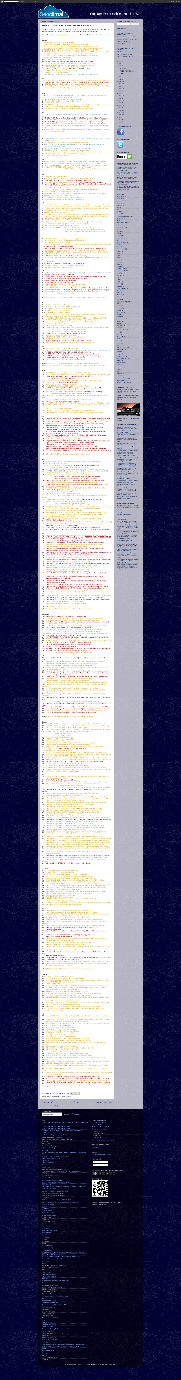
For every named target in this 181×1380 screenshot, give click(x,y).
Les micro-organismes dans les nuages (128, 507)
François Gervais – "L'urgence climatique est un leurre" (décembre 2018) (127, 439)
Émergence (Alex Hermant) (100, 1129)
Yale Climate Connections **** (50, 1357)
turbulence (120, 367)
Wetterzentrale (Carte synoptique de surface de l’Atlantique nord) (60, 1346)
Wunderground (46, 1353)
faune (118, 332)
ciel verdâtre (120, 323)
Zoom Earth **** (46, 1359)
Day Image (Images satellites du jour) (52, 1180)
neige (118, 209)
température (68, 1096)
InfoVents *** (45, 1208)
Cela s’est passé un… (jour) (125, 54)
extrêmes (54, 1096)
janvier (122, 68)
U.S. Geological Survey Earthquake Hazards (54, 1328)
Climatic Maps (46, 1167)
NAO (118, 240)
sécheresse (120, 218)
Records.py (45, 1283)
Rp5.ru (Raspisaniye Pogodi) (50, 1285)
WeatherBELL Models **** (49, 1339)
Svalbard (119, 308)
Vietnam (119, 310)
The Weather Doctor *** (48, 1315)
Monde (119, 297)
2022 (120, 76)
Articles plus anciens (104, 1102)
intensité (119, 345)
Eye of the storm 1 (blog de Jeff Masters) (53, 1193)
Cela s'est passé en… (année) (125, 56)
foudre (118, 334)
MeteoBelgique (46, 1237)
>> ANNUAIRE (121, 43)
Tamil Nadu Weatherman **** (50, 1311)
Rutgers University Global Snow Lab (52, 1287)
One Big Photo (96, 1135)
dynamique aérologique (123, 216)
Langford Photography (98, 1133)
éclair (118, 264)
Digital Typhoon (46, 1184)
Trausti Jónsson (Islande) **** (50, 1324)
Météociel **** (46, 1239)
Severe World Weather (48, 1294)
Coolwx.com (45, 1173)
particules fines (121, 356)
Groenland (120, 238)
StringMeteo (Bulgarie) (48, 1307)
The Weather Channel (48, 1313)
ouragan (119, 354)
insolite (119, 343)
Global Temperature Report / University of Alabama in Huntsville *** (61, 1202)
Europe (119, 235)
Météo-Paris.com (46, 1232)
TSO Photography (134, 418)
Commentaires (98, 1165)
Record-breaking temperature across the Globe (55, 1280)
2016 (120, 91)
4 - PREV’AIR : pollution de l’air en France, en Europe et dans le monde (62, 1130)
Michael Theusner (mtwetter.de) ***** (52, 1254)
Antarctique (120, 273)
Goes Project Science (48, 1204)
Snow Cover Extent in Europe (50, 1302)
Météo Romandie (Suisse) (49, 1230)
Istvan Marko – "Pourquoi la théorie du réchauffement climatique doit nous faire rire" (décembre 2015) (127, 459)
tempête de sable (122, 362)
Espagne (119, 286)
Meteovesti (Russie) (47, 1245)
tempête (119, 229)
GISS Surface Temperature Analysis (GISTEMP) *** (56, 1200)
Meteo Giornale (46, 1226)
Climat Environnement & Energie (126, 455)
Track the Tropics (47, 1322)
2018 (120, 86)
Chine (118, 279)
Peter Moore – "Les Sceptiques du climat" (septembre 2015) (126, 493)
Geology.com (45, 1197)
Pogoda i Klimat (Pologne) (49, 1276)
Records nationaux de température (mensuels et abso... (128, 71)
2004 (120, 119)
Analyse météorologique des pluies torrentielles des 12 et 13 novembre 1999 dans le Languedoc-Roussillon (127, 545)
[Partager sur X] (75, 1093)
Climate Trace (46, 1165)
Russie (119, 257)
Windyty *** (45, 1348)
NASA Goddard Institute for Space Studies (54, 1259)
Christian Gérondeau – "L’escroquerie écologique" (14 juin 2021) (127, 431)
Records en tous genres (123, 41)
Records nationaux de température (126, 37)
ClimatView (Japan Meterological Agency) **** (55, 1169)
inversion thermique (122, 347)
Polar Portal (45, 1278)
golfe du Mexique (122, 336)
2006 (120, 115)
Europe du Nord (121, 288)
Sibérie (119, 305)
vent (118, 220)
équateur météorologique (124, 378)
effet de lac (120, 244)
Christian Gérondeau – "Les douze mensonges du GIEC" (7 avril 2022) (127, 428)
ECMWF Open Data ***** (49, 1189)
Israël (118, 292)
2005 (120, 117)
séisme (119, 360)
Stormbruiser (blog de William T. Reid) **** (54, 1305)
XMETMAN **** (46, 1355)
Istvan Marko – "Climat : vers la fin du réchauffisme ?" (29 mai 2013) (127, 477)
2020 (120, 81)
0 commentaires (60, 1093)
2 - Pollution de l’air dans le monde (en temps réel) (56, 1126)
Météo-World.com (47, 1235)
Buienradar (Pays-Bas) (48, 1148)
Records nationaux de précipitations (127, 39)
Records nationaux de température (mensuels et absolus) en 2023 (69, 25)
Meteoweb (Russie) (47, 1248)
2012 (120, 100)
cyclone (119, 327)
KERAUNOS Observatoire (49, 1215)
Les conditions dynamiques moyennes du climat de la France (128, 532)
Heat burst (120, 290)
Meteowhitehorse (47, 1250)
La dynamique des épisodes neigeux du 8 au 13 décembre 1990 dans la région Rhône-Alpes (127, 561)
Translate (76, 1114)
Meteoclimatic (46, 1241)
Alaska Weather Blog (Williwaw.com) (52, 1137)
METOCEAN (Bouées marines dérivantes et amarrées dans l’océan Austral (63, 1252)
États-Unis (120, 246)
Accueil (77, 1102)
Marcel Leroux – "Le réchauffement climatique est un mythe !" (127, 497)
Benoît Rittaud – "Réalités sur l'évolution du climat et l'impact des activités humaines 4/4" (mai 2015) (126, 489)
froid (59, 1096)
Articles (96, 1161)
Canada (119, 251)
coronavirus (120, 325)
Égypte (119, 375)
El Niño (119, 284)
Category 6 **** (46, 1150)
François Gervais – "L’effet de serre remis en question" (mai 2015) (126, 469)
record (63, 1096)
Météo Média (45, 1228)
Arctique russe (121, 249)
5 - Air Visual (45, 1132)
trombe (119, 364)
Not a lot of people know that (50, 1267)
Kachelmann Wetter (47, 1210)
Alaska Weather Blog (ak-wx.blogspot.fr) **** (54, 1135)
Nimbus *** (45, 1263)
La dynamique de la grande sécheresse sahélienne (124, 541)
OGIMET (44, 1270)
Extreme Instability (97, 1131)
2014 (120, 95)
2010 (120, 105)
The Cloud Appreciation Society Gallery (103, 1140)
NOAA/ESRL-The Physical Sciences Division (54, 1265)
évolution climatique (122, 222)
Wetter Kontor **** (47, 1342)
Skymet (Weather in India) (49, 1300)
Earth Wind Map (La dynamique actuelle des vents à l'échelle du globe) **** (63, 1186)
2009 (120, 107)
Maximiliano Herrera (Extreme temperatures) (54, 1224)
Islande (119, 255)
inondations (120, 231)
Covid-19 (119, 281)
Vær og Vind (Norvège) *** (49, 1331)
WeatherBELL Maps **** (49, 1337)
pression (119, 211)
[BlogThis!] (73, 1093)
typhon (119, 369)
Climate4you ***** (47, 1160)
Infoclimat (44, 1206)
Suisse (119, 259)
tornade (119, 224)
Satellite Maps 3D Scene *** (50, 1289)
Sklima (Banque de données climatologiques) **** (56, 1296)
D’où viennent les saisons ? (124, 514)
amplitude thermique (122, 242)
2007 (120, 112)
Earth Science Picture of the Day (101, 1127)
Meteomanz (45, 1243)
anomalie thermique (122, 227)
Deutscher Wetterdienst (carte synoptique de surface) (57, 1182)
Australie (119, 275)
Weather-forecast (47, 1335)
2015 (120, 93)
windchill (119, 373)
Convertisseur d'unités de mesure (101, 1154)
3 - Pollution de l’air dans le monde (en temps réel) (56, 1128)
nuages (119, 351)
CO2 (118, 277)
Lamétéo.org (45, 1219)
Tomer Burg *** (46, 1320)
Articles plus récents (49, 1102)
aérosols (119, 314)
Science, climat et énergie (49, 1291)
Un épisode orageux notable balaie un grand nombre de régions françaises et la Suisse (128, 188)
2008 (120, 110)
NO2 (118, 303)
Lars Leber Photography (99, 1122)
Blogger (113, 1364)
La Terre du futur (46, 1217)
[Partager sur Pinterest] (79, 1093)
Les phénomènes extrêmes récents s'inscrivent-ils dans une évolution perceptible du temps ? (127, 537)
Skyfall (44, 1298)
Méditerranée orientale (123, 301)
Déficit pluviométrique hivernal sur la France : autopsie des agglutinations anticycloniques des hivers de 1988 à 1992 (127, 527)
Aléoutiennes (120, 266)
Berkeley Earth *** (47, 1143)
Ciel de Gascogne (97, 1124)
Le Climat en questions (48, 1221)
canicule (119, 321)
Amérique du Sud (122, 270)
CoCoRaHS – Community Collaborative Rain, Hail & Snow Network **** (62, 1171)
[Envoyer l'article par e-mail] (67, 1093)
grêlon (118, 340)
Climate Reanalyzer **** (49, 1162)
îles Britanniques (121, 380)
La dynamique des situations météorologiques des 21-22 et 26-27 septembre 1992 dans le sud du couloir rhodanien (128, 555)
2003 (120, 122)
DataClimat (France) (47, 1178)
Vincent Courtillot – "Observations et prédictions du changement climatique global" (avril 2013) (127, 473)
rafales (119, 214)
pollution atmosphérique (124, 358)
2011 (120, 103)
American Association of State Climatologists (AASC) (57, 1139)
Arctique (119, 233)
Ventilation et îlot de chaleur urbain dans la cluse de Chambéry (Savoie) (127, 522)
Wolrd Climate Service (48, 1350)
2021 (120, 79)
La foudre (119, 509)
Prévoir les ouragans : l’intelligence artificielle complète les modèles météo (127, 169)
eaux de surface (121, 329)
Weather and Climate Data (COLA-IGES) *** (54, 1333)
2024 (120, 63)
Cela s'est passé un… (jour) (124, 52)
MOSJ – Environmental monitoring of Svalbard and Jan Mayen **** (61, 1256)
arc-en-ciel (120, 312)
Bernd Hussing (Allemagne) (50, 1146)
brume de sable (121, 319)
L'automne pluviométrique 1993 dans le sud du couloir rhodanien (128, 550)
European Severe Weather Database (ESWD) (55, 1191)
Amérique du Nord (122, 268)
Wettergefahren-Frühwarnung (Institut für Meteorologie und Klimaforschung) (63, 1344)
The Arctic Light (121, 418)
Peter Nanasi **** (97, 1147)
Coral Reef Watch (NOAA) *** (50, 1175)
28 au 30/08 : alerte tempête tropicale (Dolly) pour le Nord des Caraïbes (127, 173)
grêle (118, 338)
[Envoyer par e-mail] (71, 1093)
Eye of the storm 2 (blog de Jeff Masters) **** (54, 1195)
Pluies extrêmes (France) (49, 1274)
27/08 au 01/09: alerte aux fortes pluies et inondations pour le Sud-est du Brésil (128, 182)
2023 (120, 66)
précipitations (120, 200)
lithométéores (120, 349)
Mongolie (119, 299)
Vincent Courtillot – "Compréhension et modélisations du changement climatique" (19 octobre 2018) (128, 452)
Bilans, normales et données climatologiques (125, 33)
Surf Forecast (45, 1309)
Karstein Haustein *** (48, 1213)
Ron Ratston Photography (99, 1137)
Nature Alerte (45, 1261)
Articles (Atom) (54, 1106)
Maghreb (119, 294)
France (119, 253)
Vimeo (120, 420)
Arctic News (45, 1141)
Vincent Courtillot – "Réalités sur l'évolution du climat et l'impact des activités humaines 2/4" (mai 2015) (126, 464)
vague (118, 371)
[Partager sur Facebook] (77, 1093)
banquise (119, 316)
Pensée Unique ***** (48, 1272)
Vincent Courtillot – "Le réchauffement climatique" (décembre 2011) (127, 481)
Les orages (120, 512)
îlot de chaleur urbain (123, 382)
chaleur (49, 1096)
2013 (120, 98)
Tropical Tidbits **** (47, 1326)
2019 (120, 83)
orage (118, 262)
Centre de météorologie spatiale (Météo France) (55, 1156)
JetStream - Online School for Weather (127, 505)
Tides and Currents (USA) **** (50, 1318)
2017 (120, 88)
